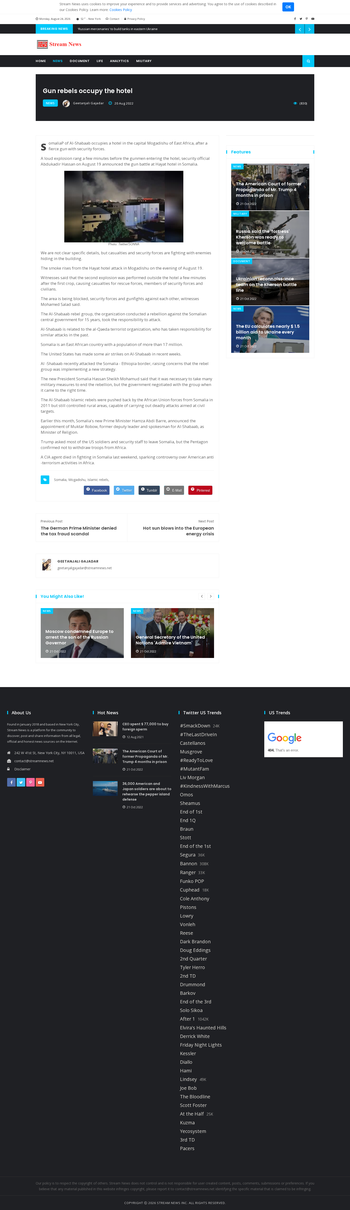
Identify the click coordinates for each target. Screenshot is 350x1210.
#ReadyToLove (196, 760)
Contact (114, 19)
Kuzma (187, 1123)
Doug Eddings (195, 950)
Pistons (188, 907)
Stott (185, 837)
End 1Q (188, 820)
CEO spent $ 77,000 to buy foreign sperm (145, 727)
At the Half (192, 1114)
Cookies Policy (121, 9)
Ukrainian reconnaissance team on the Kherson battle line (266, 284)
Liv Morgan (192, 777)
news (50, 103)
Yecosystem (193, 1131)
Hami (186, 1071)
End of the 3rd (195, 1002)
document (241, 261)
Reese (186, 933)
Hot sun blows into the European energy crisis (178, 528)
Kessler (188, 1053)
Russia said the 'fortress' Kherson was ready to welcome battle (263, 237)
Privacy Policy (136, 19)
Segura (187, 855)
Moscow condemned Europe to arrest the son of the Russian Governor (79, 637)
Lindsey (188, 1079)
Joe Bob (188, 1088)
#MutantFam (194, 769)
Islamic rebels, (98, 479)
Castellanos (192, 743)
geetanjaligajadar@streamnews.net (84, 568)
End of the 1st (195, 846)
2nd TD (188, 976)
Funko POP (192, 881)
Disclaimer (22, 769)
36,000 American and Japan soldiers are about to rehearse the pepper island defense (146, 791)
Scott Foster (193, 1105)
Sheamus (190, 803)
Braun (186, 829)
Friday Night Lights (201, 1045)
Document (80, 61)
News (58, 61)
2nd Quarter (193, 959)
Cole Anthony (194, 899)
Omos (186, 795)
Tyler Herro (192, 967)
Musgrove (191, 752)
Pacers (187, 1148)
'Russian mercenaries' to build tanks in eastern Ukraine (118, 29)
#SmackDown (195, 726)
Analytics (119, 61)
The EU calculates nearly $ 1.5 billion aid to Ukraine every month (268, 332)
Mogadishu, (77, 479)
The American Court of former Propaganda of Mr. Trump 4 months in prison (269, 189)
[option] (82, 633)
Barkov (187, 993)
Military (144, 61)
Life (100, 61)
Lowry (186, 916)
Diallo (186, 1062)
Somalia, (60, 479)
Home (41, 61)
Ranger (188, 872)
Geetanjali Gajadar (88, 103)
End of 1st (191, 812)
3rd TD (187, 1140)
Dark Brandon (195, 941)
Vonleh (187, 924)
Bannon (188, 863)
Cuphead (190, 890)
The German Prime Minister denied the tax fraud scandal (79, 528)
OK (288, 7)
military (240, 213)
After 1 (187, 1019)
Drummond (192, 984)
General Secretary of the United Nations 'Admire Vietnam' (170, 640)
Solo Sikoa (191, 1010)
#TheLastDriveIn (198, 734)
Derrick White (195, 1036)
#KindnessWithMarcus (205, 786)
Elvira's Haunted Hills (203, 1028)
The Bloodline (195, 1097)
